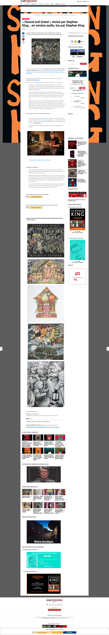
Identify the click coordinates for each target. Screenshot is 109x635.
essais (31, 418)
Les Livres (40, 4)
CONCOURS (57, 4)
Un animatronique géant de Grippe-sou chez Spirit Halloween (81, 180)
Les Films (47, 4)
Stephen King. (36, 80)
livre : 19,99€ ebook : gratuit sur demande (77, 232)
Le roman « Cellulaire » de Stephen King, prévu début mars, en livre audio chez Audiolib (59, 456)
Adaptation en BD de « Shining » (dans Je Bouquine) (26, 510)
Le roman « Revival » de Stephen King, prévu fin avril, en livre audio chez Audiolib (49, 456)
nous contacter (64, 618)
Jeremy (27, 29)
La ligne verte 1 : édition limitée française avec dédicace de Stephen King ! (38, 498)
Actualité (27, 4)
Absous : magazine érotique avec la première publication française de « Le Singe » (60, 498)
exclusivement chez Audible (44, 121)
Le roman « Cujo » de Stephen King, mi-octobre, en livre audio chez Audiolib (37, 443)
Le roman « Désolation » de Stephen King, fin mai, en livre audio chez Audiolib (27, 456)
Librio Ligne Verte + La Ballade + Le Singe (26, 497)
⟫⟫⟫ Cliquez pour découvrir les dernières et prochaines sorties (76, 200)
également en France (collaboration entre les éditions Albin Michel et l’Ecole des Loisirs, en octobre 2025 (45, 72)
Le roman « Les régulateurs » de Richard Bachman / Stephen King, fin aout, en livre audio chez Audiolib (27, 444)
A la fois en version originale (56, 70)
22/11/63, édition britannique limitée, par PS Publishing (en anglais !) (59, 511)
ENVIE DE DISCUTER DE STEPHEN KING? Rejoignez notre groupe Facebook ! (42, 427)
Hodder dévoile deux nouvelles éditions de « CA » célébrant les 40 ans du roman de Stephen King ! (81, 154)
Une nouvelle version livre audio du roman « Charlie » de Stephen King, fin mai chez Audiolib (37, 457)
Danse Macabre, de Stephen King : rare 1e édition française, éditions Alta (48, 498)
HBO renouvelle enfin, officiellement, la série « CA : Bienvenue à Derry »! (81, 143)
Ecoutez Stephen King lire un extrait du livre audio (40, 160)
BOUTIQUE (63, 4)
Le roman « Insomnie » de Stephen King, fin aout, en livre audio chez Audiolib (49, 443)
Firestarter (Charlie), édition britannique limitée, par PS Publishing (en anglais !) (49, 511)
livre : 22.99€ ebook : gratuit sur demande (77, 262)
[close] (107, 629)
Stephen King (34, 4)
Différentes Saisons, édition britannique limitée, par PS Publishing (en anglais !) (38, 511)
